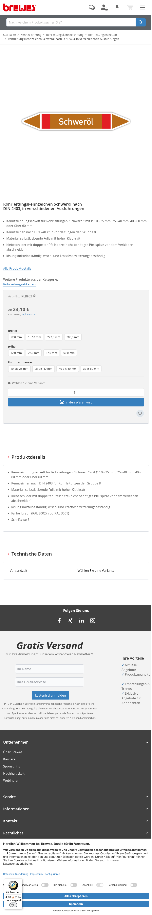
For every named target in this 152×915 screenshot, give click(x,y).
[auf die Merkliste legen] (140, 413)
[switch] (13, 905)
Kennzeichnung (31, 35)
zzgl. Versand (29, 314)
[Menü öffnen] (142, 7)
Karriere (9, 759)
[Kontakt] (92, 7)
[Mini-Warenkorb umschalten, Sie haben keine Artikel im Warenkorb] (130, 7)
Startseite (9, 35)
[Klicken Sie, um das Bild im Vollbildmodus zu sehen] (76, 121)
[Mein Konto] (104, 7)
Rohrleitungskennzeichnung (65, 35)
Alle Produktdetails (17, 268)
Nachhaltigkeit (14, 773)
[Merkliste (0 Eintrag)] (117, 7)
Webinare (10, 780)
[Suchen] (141, 22)
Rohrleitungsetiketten (102, 35)
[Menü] (20, 880)
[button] (76, 742)
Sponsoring (11, 766)
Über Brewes (12, 752)
